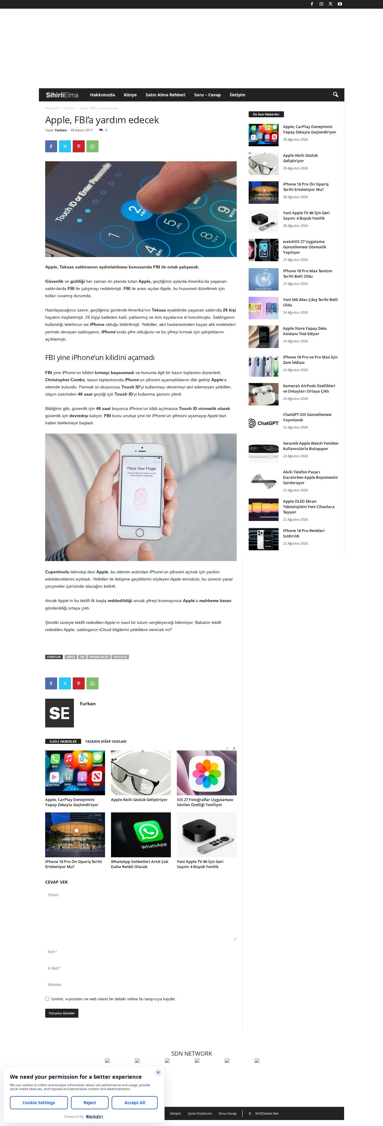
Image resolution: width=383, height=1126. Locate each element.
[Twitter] (330, 4)
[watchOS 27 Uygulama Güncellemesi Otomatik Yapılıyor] (264, 250)
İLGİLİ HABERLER (63, 741)
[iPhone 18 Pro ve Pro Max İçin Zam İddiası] (264, 365)
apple (71, 657)
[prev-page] (227, 748)
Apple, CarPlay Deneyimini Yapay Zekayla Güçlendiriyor (71, 802)
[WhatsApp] (92, 146)
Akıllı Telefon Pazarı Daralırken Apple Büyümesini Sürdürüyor (310, 477)
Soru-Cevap (228, 1113)
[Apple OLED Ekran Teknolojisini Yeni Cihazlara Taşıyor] (264, 510)
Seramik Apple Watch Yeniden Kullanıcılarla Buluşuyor (310, 445)
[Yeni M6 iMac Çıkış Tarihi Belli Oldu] (264, 308)
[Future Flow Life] (268, 1071)
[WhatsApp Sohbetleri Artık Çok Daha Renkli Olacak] (141, 834)
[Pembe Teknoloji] (238, 1071)
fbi (82, 657)
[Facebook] (312, 4)
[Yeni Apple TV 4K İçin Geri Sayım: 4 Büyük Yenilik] (207, 834)
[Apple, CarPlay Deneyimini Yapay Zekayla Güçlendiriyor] (75, 772)
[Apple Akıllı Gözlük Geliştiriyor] (141, 772)
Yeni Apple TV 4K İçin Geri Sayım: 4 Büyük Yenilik (200, 864)
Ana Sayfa (52, 108)
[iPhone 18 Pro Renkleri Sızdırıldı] (264, 539)
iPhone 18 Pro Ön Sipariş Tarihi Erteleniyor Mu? (73, 864)
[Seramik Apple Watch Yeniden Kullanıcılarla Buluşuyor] (264, 451)
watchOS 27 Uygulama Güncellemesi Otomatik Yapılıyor (304, 247)
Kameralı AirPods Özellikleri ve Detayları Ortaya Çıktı (309, 388)
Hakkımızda (102, 95)
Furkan (61, 130)
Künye (130, 95)
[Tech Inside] (208, 1071)
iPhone (70, 108)
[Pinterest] (79, 146)
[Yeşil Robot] (178, 1071)
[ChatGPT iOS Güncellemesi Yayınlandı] (264, 423)
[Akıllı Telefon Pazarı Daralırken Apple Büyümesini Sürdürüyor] (264, 480)
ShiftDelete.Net (267, 1113)
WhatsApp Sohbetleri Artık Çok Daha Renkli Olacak (139, 864)
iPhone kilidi (99, 657)
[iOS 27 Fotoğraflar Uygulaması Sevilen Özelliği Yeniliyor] (207, 772)
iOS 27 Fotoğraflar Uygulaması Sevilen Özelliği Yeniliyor (205, 802)
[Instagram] (321, 4)
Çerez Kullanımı (200, 1113)
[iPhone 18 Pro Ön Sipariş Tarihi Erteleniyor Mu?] (75, 834)
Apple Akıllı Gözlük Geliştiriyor (139, 799)
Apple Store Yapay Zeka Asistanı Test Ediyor (305, 331)
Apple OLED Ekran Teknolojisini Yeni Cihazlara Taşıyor (309, 507)
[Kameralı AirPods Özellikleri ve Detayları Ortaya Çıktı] (264, 394)
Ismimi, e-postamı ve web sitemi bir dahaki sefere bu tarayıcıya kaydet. (113, 999)
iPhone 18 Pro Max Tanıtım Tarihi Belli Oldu (307, 273)
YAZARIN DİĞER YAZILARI (106, 741)
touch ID (120, 657)
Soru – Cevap (207, 95)
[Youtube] (340, 4)
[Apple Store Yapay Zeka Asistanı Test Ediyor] (264, 337)
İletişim (237, 95)
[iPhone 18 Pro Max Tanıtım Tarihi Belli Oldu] (264, 279)
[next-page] (234, 748)
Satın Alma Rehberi (165, 95)
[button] (335, 94)
